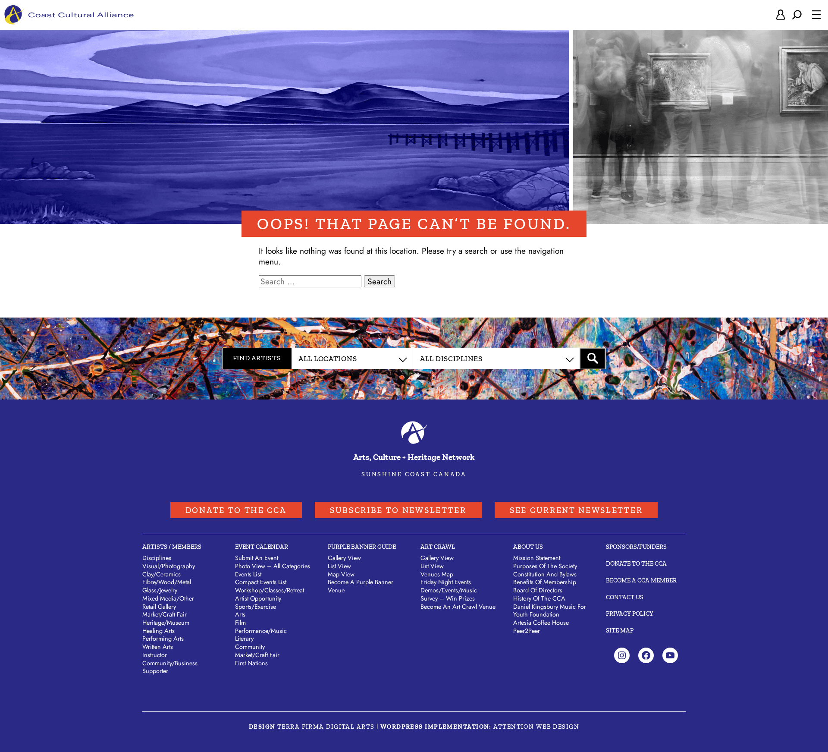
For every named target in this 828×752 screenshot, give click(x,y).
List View (339, 566)
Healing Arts (158, 630)
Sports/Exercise (255, 606)
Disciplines (156, 558)
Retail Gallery (159, 606)
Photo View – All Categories (272, 566)
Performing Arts (163, 638)
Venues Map (436, 574)
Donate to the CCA (236, 510)
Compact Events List (260, 582)
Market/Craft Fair (257, 655)
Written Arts (157, 646)
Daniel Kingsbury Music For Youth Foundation (549, 610)
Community (250, 646)
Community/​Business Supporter (170, 667)
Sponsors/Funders (636, 547)
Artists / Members (171, 547)
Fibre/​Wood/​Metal (166, 582)
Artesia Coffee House (541, 622)
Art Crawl (437, 547)
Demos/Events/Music (448, 590)
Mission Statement (536, 558)
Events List (248, 574)
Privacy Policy (629, 613)
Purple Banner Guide (362, 547)
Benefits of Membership (544, 582)
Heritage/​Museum (165, 622)
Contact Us (624, 597)
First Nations (251, 663)
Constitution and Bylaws (545, 574)
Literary (244, 638)
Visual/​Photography (168, 566)
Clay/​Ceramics (161, 574)
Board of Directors (537, 590)
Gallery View (344, 558)
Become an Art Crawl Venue (458, 606)
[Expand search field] (797, 14)
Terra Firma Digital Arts (326, 726)
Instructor (154, 655)
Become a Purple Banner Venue (360, 586)
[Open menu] (816, 14)
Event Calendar (261, 547)
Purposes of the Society (545, 566)
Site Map (620, 630)
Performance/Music (261, 630)
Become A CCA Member (641, 580)
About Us (528, 547)
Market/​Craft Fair (164, 614)
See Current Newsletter (576, 510)
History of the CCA (539, 598)
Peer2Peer (526, 630)
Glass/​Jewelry (159, 590)
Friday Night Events (445, 582)
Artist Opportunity (258, 598)
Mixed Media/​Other (168, 598)
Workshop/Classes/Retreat (269, 590)
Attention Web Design (536, 726)
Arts (240, 614)
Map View (341, 574)
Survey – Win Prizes (447, 598)
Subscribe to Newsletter (398, 510)
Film (240, 622)
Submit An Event (256, 558)
